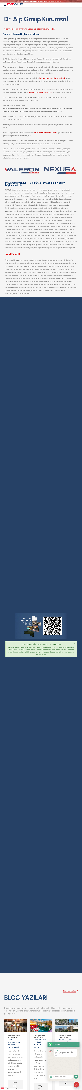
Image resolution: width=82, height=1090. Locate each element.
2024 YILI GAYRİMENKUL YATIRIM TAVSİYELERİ (14, 1043)
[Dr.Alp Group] (15, 5)
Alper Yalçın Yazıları (14, 1035)
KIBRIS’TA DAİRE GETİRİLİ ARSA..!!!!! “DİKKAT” (40, 1043)
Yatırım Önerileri (13, 1037)
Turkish (6, 1088)
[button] (8, 1059)
